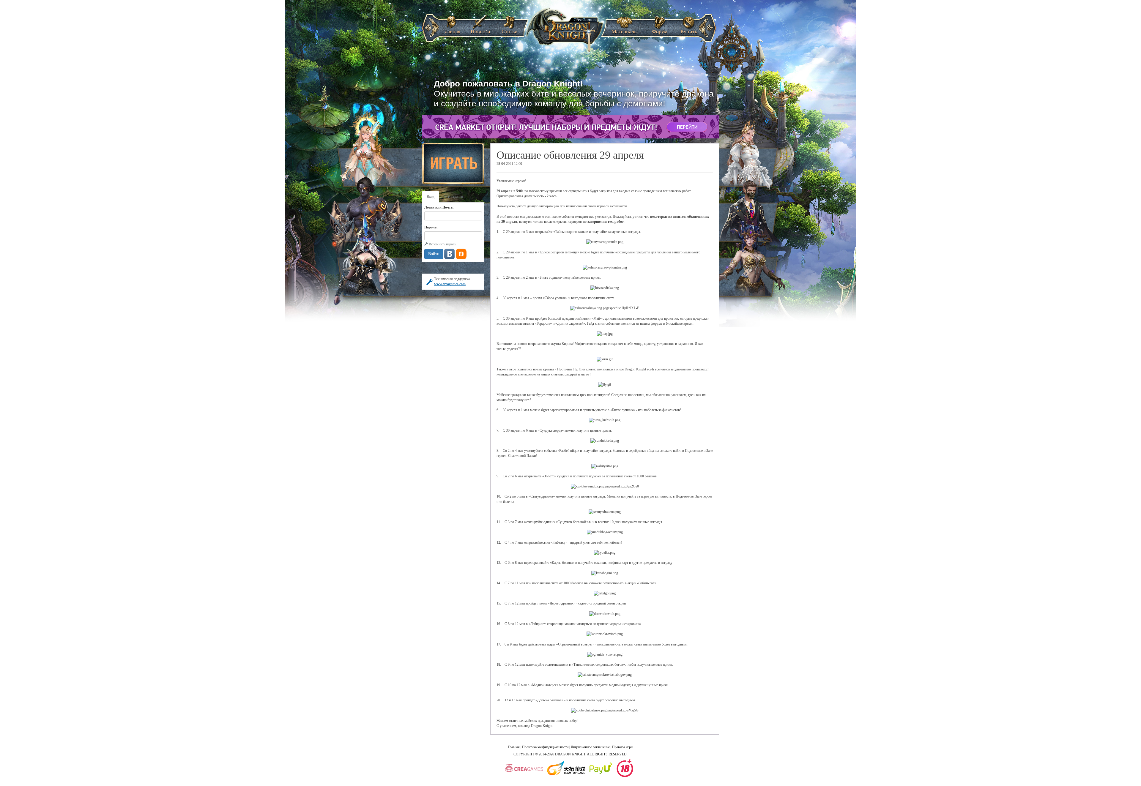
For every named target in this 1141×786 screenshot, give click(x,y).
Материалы (625, 29)
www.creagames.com (450, 284)
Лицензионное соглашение (590, 747)
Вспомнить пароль (442, 244)
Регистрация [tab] (454, 197)
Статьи (510, 29)
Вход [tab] (430, 197)
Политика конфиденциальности (545, 747)
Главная (451, 29)
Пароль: (431, 227)
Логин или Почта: (439, 207)
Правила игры (622, 747)
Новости (480, 29)
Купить (688, 29)
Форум (659, 29)
